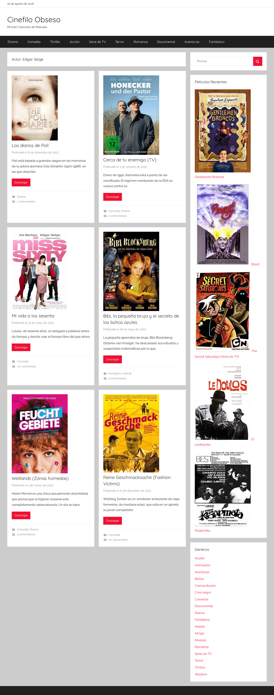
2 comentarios (26, 201)
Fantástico (216, 42)
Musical (200, 640)
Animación (202, 565)
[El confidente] (223, 439)
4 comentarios (117, 378)
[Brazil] (223, 264)
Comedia (33, 42)
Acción (75, 42)
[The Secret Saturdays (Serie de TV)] (223, 351)
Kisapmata (202, 530)
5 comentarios (26, 534)
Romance (141, 42)
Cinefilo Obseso (34, 19)
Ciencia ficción (205, 586)
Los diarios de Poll (30, 145)
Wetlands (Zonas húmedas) (40, 478)
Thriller (55, 42)
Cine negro (203, 592)
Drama (13, 42)
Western (201, 674)
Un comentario (26, 366)
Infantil (127, 373)
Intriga (199, 633)
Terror (119, 42)
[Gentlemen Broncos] (223, 171)
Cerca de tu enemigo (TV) (129, 160)
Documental (166, 42)
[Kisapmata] (223, 525)
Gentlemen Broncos (209, 177)
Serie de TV (97, 42)
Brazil (255, 264)
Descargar (21, 182)
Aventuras (192, 42)
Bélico (199, 579)
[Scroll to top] (267, 688)
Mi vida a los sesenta (33, 315)
